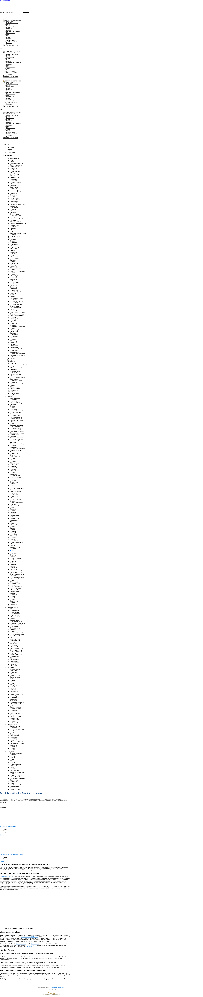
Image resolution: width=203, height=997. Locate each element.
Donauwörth (15, 258)
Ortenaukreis (15, 207)
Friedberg (14, 266)
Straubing (14, 342)
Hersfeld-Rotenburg (17, 411)
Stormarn (14, 748)
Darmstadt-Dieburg (17, 403)
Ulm (12, 231)
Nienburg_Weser (16, 491)
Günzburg (14, 279)
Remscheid (14, 585)
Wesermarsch (15, 513)
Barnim (13, 363)
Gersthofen (14, 277)
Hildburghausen (16, 764)
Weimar (13, 788)
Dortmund (14, 536)
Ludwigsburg (15, 198)
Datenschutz (61, 987)
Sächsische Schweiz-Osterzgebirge (16, 695)
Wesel (13, 602)
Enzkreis (14, 179)
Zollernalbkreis (15, 236)
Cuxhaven (14, 461)
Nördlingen (14, 318)
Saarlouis (14, 674)
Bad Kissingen (15, 247)
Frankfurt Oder (15, 371)
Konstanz (14, 195)
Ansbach (14, 242)
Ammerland (14, 453)
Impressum (54, 987)
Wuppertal (14, 604)
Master (10, 149)
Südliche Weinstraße (17, 655)
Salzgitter (14, 504)
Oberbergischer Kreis (17, 577)
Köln (12, 563)
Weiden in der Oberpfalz (18, 353)
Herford (13, 555)
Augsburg (14, 245)
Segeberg (14, 745)
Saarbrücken (15, 672)
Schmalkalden (15, 777)
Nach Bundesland (9, 21)
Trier (12, 658)
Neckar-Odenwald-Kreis (18, 204)
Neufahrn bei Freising (17, 314)
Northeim (14, 493)
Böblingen (14, 169)
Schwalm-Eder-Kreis (17, 428)
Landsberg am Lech (17, 298)
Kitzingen (14, 293)
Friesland (14, 469)
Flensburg (14, 727)
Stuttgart (13, 226)
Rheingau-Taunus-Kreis (18, 426)
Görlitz (13, 686)
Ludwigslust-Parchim (17, 439)
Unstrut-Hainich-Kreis (17, 784)
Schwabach (14, 333)
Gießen (13, 407)
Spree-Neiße (15, 387)
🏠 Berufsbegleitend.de (12, 20)
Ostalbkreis (14, 209)
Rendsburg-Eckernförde (18, 742)
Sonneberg (14, 781)
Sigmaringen (15, 225)
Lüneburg (14, 490)
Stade (13, 507)
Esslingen (14, 180)
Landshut (14, 299)
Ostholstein (14, 737)
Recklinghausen (16, 583)
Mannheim (14, 201)
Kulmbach (14, 296)
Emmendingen (15, 177)
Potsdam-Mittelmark (17, 384)
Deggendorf (14, 257)
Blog (5, 44)
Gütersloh (14, 548)
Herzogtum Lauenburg (17, 729)
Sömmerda (14, 780)
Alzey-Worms (15, 612)
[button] (51, 48)
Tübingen (14, 228)
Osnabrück (14, 496)
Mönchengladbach (16, 572)
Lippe (13, 566)
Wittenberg (14, 723)
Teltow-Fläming (15, 388)
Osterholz (14, 498)
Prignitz (13, 385)
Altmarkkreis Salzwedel (18, 702)
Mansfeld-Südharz (16, 716)
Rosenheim (14, 331)
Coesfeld (14, 534)
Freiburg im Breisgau (17, 182)
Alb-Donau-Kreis (16, 162)
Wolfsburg (14, 520)
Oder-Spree (14, 379)
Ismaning (14, 287)
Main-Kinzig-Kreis (16, 418)
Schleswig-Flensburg (17, 743)
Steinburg (14, 746)
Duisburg (14, 537)
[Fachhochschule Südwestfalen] (12, 851)
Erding (13, 260)
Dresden (14, 683)
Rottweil (13, 220)
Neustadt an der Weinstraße (15, 643)
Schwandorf (15, 334)
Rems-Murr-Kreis (16, 215)
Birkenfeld (14, 618)
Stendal (13, 721)
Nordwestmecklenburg (18, 444)
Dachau (13, 255)
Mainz (13, 637)
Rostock (13, 445)
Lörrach (13, 196)
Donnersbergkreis (16, 621)
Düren (13, 539)
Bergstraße (14, 399)
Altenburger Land (16, 753)
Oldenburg (14, 494)
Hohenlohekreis (16, 192)
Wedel (13, 750)
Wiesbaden (14, 436)
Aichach (13, 239)
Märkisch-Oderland (17, 374)
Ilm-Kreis (14, 765)
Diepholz (14, 464)
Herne (13, 556)
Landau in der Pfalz (17, 632)
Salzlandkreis (15, 719)
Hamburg (9, 28)
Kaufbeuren (14, 290)
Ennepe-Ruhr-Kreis (17, 542)
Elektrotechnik (35, 944)
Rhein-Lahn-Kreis (16, 650)
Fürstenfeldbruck (16, 268)
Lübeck (13, 732)
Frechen (13, 545)
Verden (13, 512)
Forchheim (14, 263)
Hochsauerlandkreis (17, 558)
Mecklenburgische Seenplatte (15, 441)
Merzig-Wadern (15, 669)
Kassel (13, 414)
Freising (13, 265)
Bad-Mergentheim (16, 165)
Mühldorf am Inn (16, 307)
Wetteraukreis (15, 434)
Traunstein (14, 345)
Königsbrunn (15, 295)
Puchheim (14, 328)
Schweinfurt (14, 336)
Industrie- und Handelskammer (29, 937)
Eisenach (14, 756)
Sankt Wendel (15, 677)
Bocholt (13, 526)
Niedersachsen (10, 33)
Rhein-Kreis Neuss (17, 586)
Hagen (13, 550)
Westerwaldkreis (16, 662)
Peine (13, 501)
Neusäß (13, 317)
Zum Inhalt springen (5, 0)
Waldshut (14, 234)
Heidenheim (15, 190)
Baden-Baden (15, 166)
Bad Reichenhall (16, 249)
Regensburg (15, 330)
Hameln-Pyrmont (16, 477)
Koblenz (13, 629)
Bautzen (13, 680)
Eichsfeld (14, 754)
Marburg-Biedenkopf (17, 420)
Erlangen (14, 261)
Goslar (13, 472)
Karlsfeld (14, 288)
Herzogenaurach (16, 282)
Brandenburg (10, 25)
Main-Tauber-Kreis (16, 199)
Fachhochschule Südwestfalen (11, 854)
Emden (13, 466)
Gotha (13, 761)
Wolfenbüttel (15, 518)
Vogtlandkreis (15, 697)
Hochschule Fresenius (8, 826)
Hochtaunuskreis (16, 412)
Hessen (8, 30)
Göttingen (14, 474)
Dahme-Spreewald (16, 368)
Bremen (8, 27)
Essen (13, 544)
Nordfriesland (15, 735)
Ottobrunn (14, 323)
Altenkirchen (15, 610)
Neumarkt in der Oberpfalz (19, 315)
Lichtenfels (14, 303)
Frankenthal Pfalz (16, 625)
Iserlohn (13, 561)
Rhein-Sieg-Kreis (16, 588)
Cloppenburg (15, 460)
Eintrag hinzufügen (10, 45)
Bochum (13, 528)
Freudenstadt (15, 184)
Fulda (13, 406)
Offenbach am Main (17, 425)
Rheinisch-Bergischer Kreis (19, 590)
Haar (13, 280)
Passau (13, 325)
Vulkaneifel (14, 661)
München (14, 309)
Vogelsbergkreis (16, 430)
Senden (13, 338)
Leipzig (13, 688)
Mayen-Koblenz (16, 640)
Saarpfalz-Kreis (16, 675)
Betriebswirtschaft (21, 944)
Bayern (8, 24)
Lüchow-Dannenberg (17, 488)
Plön (12, 740)
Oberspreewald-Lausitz (18, 377)
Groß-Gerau (15, 409)
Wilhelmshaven (16, 515)
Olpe (13, 580)
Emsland (14, 467)
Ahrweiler (14, 609)
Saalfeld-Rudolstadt (17, 775)
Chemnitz (14, 682)
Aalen (13, 160)
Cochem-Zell (15, 620)
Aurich (13, 455)
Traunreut (14, 344)
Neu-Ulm (14, 311)
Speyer (13, 653)
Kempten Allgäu (16, 292)
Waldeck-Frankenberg (17, 431)
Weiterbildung (12, 152)
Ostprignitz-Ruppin (16, 380)
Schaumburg (15, 506)
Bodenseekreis (15, 171)
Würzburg (14, 357)
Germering (14, 276)
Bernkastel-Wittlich (16, 617)
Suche (2, 12)
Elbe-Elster (14, 369)
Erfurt (13, 758)
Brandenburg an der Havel (19, 364)
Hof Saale (14, 284)
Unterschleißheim (16, 349)
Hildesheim (14, 483)
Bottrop (13, 533)
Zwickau (14, 699)
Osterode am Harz (16, 499)
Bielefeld (14, 525)
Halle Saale (14, 710)
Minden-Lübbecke (16, 571)
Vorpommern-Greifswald (18, 448)
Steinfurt (13, 596)
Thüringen (9, 43)
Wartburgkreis (15, 786)
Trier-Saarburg (15, 659)
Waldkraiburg (15, 352)
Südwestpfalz (15, 656)
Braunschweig (15, 456)
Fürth (13, 269)
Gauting (13, 272)
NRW (7, 34)
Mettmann (14, 569)
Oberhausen (15, 579)
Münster (13, 575)
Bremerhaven (15, 393)
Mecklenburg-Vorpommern (13, 31)
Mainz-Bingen (15, 639)
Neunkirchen (15, 670)
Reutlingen (14, 217)
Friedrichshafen (16, 185)
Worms (13, 664)
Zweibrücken (15, 666)
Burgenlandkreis (16, 707)
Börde (13, 705)
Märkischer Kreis (16, 567)
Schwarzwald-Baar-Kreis (18, 223)
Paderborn (14, 582)
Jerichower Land (16, 713)
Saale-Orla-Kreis (16, 773)
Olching (13, 322)
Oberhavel (14, 376)
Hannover (14, 479)
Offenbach (14, 423)
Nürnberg (14, 320)
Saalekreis (14, 718)
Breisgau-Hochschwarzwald (15, 173)
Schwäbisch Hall (16, 222)
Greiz (13, 762)
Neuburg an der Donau (18, 312)
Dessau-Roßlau (16, 708)
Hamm (13, 552)
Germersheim (15, 626)
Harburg (13, 480)
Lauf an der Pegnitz (17, 301)
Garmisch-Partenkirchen (18, 271)
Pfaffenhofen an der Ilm (18, 326)
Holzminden (15, 485)
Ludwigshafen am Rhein (18, 634)
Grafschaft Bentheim (17, 475)
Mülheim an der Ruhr (17, 574)
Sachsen (8, 38)
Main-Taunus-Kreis (16, 636)
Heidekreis (14, 482)
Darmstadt (14, 401)
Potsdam (14, 382)
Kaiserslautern (15, 628)
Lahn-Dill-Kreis (15, 415)
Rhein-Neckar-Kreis (17, 219)
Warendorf (14, 601)
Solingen (14, 594)
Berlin (10, 360)
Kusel (13, 631)
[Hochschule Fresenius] (12, 823)
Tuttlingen (14, 230)
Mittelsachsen (15, 691)
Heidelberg (14, 188)
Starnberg (14, 341)
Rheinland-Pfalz (10, 35)
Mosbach (14, 203)
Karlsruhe (14, 193)
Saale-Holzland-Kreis (17, 772)
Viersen (13, 599)
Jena (13, 767)
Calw (13, 176)
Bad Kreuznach (16, 615)
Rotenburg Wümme (17, 502)
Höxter (13, 560)
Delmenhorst (15, 463)
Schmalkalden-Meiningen (18, 778)
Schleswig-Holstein (11, 41)
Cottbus (13, 366)
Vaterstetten (14, 350)
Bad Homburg (15, 398)
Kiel (12, 731)
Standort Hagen (6, 876)
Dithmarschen (15, 726)
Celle (13, 458)
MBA (9, 150)
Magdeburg (14, 715)
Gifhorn (13, 471)
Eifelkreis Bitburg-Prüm (18, 623)
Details (2, 835)
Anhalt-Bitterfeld (16, 704)
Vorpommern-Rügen (17, 450)
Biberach (14, 168)
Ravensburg (15, 214)
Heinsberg (14, 553)
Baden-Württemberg (12, 23)
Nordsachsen (15, 693)
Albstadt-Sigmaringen (17, 163)
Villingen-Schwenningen (18, 233)
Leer (12, 487)
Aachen (13, 523)
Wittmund (14, 517)
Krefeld (13, 564)
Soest (13, 593)
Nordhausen (15, 770)
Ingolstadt (14, 285)
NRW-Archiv (28, 946)
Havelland (14, 372)
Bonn (13, 529)
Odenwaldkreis (15, 422)
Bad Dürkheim (15, 613)
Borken (13, 531)
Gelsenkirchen (15, 547)
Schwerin (14, 447)
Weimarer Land (15, 789)
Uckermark (14, 390)
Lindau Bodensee (16, 304)
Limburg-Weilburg (16, 417)
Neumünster (15, 734)
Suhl (12, 783)
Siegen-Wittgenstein (17, 591)
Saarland (8, 37)
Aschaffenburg (15, 244)
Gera (13, 759)
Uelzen (13, 509)
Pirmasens (14, 647)
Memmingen (15, 306)
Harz (13, 712)
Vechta (13, 510)
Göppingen (14, 187)
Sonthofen (14, 339)
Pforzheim (14, 211)
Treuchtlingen (15, 347)
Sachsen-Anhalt (10, 40)
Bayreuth (14, 252)
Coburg (13, 253)
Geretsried (14, 274)
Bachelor (11, 147)
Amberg (13, 241)
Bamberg (14, 250)
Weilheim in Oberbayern (18, 355)
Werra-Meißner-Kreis (17, 433)
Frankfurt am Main (16, 404)
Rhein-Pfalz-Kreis (16, 651)
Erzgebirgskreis (16, 685)
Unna (13, 598)
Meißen (13, 689)
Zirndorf (13, 358)
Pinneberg (14, 738)
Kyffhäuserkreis (16, 769)
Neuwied (14, 645)
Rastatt (13, 212)
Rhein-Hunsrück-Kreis (17, 648)
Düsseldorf (14, 540)
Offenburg (14, 206)
